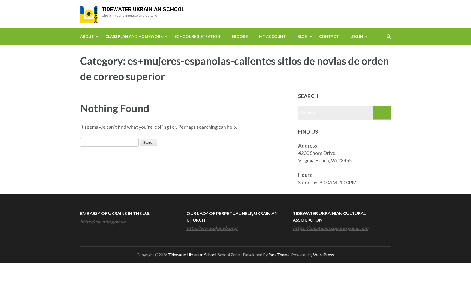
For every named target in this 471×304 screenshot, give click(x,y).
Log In (356, 36)
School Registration (197, 36)
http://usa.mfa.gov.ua (102, 222)
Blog (302, 36)
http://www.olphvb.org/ (212, 228)
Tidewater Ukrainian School (143, 9)
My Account (272, 36)
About (87, 36)
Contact (329, 36)
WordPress (323, 255)
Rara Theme (278, 255)
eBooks (240, 36)
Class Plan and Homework (134, 36)
